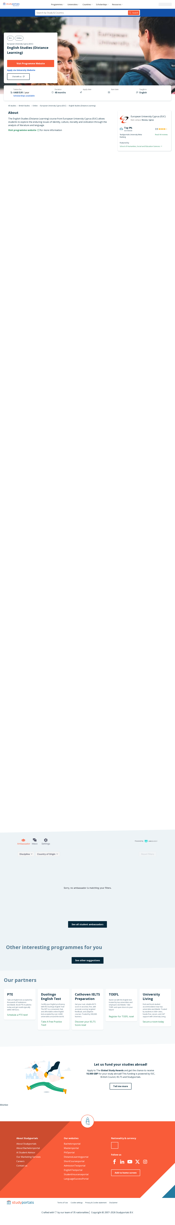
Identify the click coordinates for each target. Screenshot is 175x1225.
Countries (87, 4)
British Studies (24, 106)
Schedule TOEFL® (141, 367)
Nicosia (145, 120)
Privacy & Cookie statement (96, 1202)
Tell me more (120, 1086)
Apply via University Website (21, 70)
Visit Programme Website (31, 63)
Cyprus (151, 120)
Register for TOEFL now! (121, 1016)
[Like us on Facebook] (114, 1162)
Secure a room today (153, 1021)
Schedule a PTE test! (140, 383)
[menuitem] (58, 4)
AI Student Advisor (25, 1152)
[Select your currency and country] (114, 1145)
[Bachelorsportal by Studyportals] (11, 4)
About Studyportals (26, 1143)
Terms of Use (62, 1202)
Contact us (21, 1165)
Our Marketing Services (28, 1156)
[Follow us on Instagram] (145, 1162)
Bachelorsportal (72, 1143)
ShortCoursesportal (74, 1161)
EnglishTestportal (73, 1170)
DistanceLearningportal (76, 1156)
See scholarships (75, 762)
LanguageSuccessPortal (76, 1178)
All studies (12, 106)
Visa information (44, 205)
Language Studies (72, 502)
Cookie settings (77, 1202)
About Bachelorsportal (28, 1148)
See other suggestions (87, 960)
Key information (45, 165)
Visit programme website (22, 130)
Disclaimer (113, 1202)
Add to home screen (126, 1172)
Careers (20, 1161)
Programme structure (42, 178)
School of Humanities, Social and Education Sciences (140, 146)
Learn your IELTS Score (138, 416)
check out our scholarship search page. (116, 819)
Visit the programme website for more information (110, 233)
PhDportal (69, 1152)
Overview (48, 172)
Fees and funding (44, 191)
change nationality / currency (78, 698)
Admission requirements (40, 185)
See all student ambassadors (87, 924)
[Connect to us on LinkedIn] (122, 1162)
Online (35, 106)
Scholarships (101, 4)
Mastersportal (71, 1148)
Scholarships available (24, 95)
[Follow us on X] (137, 1162)
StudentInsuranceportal (76, 1174)
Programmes (57, 4)
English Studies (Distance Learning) (87, 177)
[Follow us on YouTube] (129, 1162)
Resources (116, 4)
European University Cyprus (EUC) (20, 44)
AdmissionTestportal (74, 1165)
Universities (73, 4)
